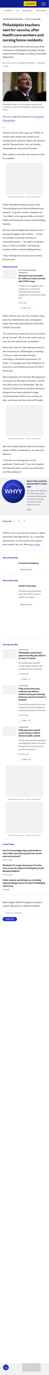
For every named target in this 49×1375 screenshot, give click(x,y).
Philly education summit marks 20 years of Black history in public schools (29, 733)
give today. (35, 544)
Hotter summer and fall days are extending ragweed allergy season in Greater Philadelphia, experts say (24, 883)
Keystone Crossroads (27, 270)
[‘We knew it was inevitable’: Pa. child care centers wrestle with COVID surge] (10, 275)
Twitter (19, 520)
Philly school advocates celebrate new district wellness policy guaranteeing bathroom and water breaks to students (32, 694)
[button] (6, 1367)
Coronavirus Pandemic (13, 19)
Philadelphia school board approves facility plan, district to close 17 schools (32, 655)
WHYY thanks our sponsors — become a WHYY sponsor (24, 197)
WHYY (9, 4)
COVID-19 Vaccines (33, 19)
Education (8, 11)
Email (24, 520)
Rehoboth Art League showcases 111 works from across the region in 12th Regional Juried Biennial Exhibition (23, 868)
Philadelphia (27, 11)
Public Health (41, 11)
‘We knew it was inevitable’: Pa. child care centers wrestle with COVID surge (31, 278)
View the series (25, 569)
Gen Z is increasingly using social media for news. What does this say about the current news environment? (22, 853)
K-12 (17, 11)
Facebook (14, 520)
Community (23, 273)
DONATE (31, 3)
